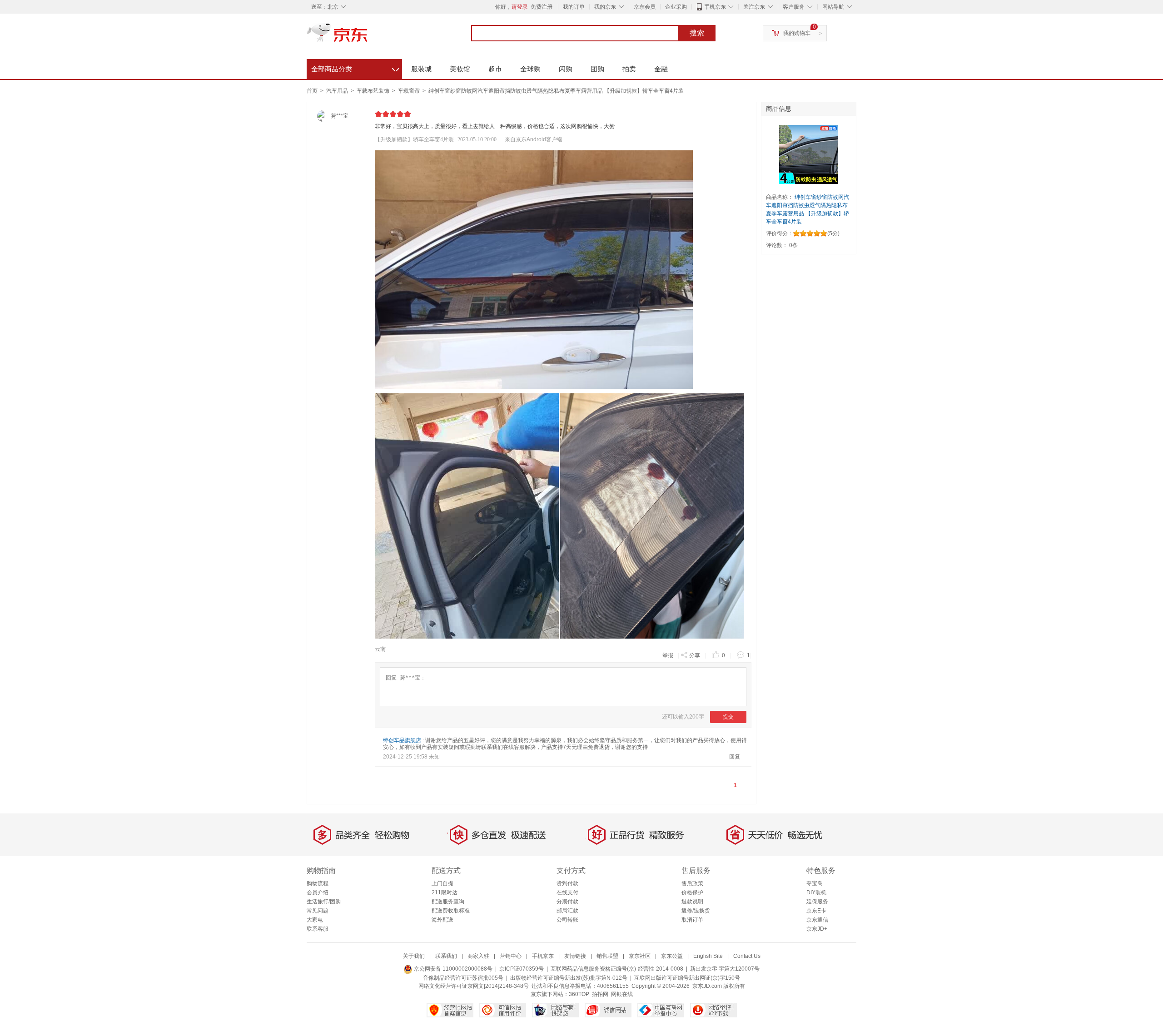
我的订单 (574, 7)
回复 (734, 756)
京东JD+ (816, 929)
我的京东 (605, 7)
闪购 (565, 69)
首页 (312, 91)
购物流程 (317, 883)
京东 (368, 36)
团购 (597, 69)
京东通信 (817, 920)
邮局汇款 (567, 910)
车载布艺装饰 (374, 91)
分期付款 (567, 901)
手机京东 (715, 7)
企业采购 (676, 7)
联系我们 (446, 956)
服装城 (421, 69)
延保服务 (817, 901)
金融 (661, 69)
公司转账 (567, 920)
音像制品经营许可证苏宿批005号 (463, 978)
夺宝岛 (814, 883)
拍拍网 (600, 994)
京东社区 (640, 956)
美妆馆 (460, 69)
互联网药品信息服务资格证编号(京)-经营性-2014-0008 (617, 969)
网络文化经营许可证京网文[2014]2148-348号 (473, 986)
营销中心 (511, 956)
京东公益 (672, 956)
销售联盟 (607, 956)
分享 (694, 655)
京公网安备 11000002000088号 (452, 969)
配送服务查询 (448, 901)
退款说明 (692, 901)
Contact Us (746, 956)
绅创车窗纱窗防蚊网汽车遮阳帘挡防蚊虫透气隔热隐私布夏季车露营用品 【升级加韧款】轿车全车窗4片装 (556, 91)
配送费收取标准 (451, 910)
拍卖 (629, 69)
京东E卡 (816, 910)
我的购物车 (796, 33)
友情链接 (575, 956)
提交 (728, 717)
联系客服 (317, 929)
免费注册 (541, 7)
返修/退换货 (695, 910)
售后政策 (692, 883)
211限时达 (444, 892)
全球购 (530, 69)
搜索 (697, 33)
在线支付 (567, 892)
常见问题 (317, 910)
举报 (667, 655)
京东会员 (645, 7)
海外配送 (442, 920)
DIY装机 (816, 892)
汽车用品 (337, 91)
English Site (708, 956)
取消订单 (692, 920)
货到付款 (567, 883)
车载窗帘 (409, 91)
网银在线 (622, 994)
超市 (495, 69)
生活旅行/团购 (324, 901)
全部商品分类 (355, 68)
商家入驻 (478, 956)
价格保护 (692, 892)
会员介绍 (317, 892)
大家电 (315, 920)
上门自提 (442, 883)
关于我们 (414, 956)
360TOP (579, 994)
